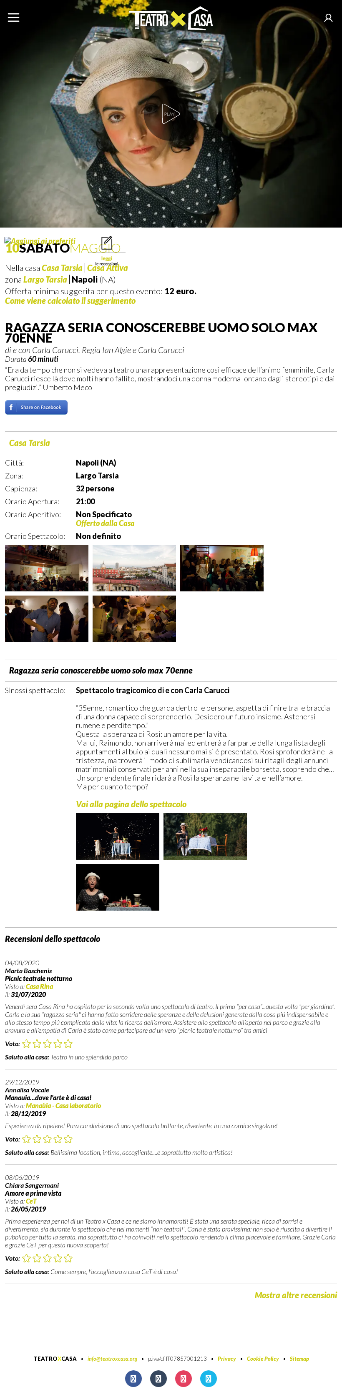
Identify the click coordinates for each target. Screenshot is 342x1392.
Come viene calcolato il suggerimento (70, 300)
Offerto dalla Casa (105, 523)
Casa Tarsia (29, 443)
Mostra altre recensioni (296, 1295)
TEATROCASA (55, 1358)
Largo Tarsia (45, 279)
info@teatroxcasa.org (112, 1358)
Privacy (227, 1358)
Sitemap (299, 1358)
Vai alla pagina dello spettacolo (131, 804)
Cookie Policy (263, 1358)
